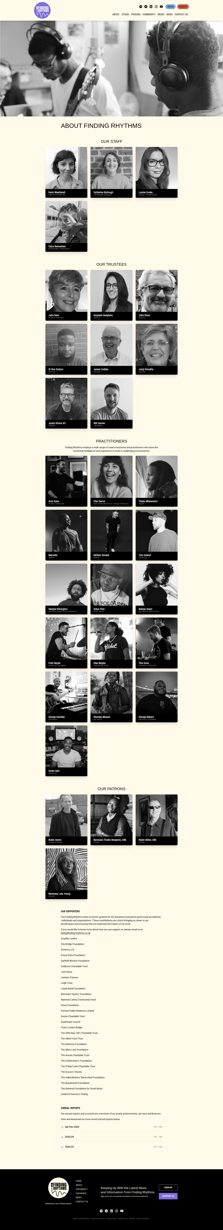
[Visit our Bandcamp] (145, 6)
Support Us (168, 1196)
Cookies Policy (123, 1219)
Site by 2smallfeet (142, 1219)
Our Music (81, 1193)
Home (79, 1181)
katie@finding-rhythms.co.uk (75, 933)
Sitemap (132, 1219)
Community (149, 14)
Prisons (135, 14)
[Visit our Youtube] (161, 6)
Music (161, 14)
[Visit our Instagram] (156, 6)
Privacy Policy (111, 1219)
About (116, 14)
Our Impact (82, 1189)
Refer (171, 6)
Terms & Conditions (98, 1219)
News (169, 14)
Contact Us (181, 14)
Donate (183, 6)
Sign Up (168, 1187)
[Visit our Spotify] (140, 6)
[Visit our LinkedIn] (151, 6)
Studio (125, 14)
